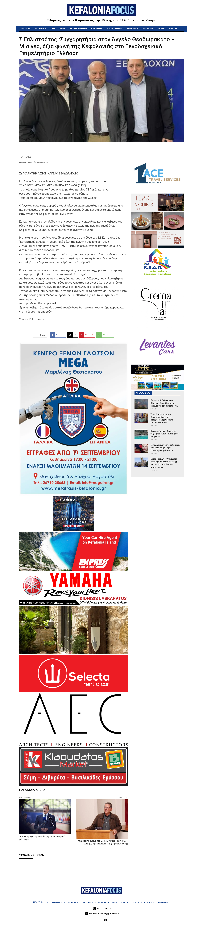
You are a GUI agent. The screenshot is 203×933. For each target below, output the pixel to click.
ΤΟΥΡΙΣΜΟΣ (25, 157)
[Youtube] (106, 920)
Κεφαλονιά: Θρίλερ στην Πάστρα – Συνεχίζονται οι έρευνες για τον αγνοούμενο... (164, 403)
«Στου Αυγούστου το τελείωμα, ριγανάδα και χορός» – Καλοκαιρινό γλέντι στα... (165, 448)
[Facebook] (97, 920)
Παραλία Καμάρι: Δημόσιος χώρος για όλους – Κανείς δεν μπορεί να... (164, 434)
